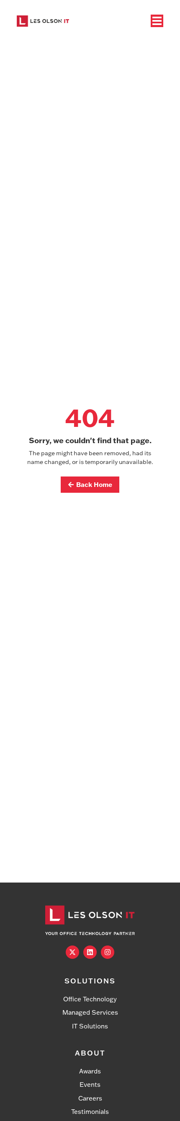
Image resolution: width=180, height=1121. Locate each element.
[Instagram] (107, 952)
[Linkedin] (90, 952)
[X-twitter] (72, 952)
